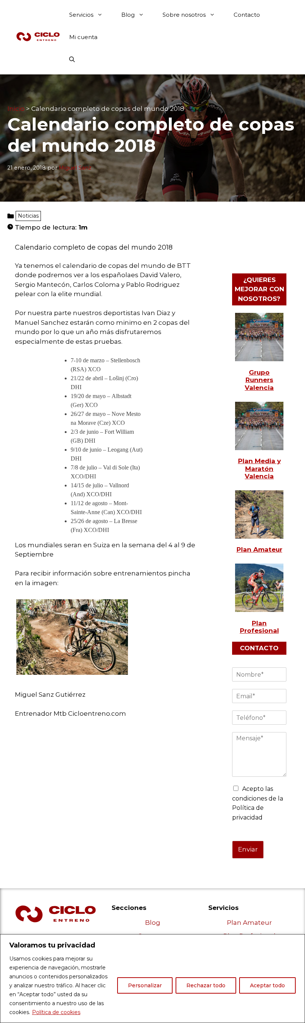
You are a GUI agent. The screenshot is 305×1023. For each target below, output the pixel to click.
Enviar (248, 849)
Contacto (247, 14)
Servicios (81, 14)
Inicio (16, 108)
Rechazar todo (205, 985)
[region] (152, 978)
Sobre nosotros (184, 14)
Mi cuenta (83, 37)
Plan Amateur (249, 922)
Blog (128, 14)
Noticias (28, 215)
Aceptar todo (267, 985)
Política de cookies (56, 1012)
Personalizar (145, 985)
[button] (72, 59)
